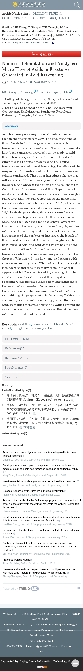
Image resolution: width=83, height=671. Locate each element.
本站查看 (29, 427)
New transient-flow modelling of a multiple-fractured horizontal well (39, 481)
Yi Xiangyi (27, 92)
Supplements (16, 367)
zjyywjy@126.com (46, 646)
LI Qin (66, 92)
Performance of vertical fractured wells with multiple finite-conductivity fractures (42, 532)
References (15, 348)
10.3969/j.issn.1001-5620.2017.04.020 (28, 42)
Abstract (11, 126)
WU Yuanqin (49, 92)
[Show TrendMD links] (78, 588)
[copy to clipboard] (52, 42)
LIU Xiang (9, 92)
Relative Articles (17, 358)
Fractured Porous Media (16, 559)
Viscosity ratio (41, 328)
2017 (42, 18)
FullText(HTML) (17, 338)
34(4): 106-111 (59, 18)
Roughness (21, 328)
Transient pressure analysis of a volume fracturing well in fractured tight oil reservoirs (40, 454)
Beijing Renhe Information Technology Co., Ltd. (49, 661)
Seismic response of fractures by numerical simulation (33, 490)
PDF (44, 54)
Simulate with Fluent (48, 324)
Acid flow (24, 324)
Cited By (11, 377)
